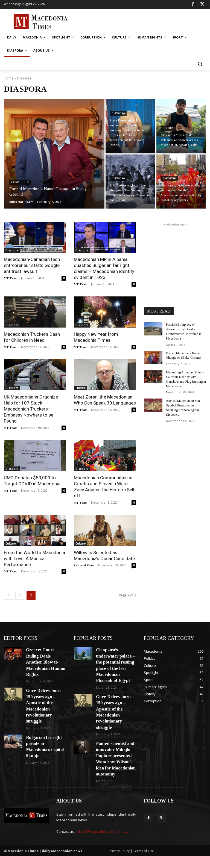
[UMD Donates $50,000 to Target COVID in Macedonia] (35, 455)
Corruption (20, 182)
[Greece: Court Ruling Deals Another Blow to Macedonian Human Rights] (13, 653)
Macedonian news (71, 820)
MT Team (10, 278)
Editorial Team (84, 565)
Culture (168, 128)
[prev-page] (8, 595)
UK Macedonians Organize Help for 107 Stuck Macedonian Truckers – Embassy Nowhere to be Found (31, 409)
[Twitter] (202, 5)
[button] (199, 63)
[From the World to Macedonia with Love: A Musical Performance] (35, 530)
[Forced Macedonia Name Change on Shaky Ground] (54, 154)
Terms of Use (143, 851)
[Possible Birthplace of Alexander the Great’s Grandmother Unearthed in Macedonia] (153, 328)
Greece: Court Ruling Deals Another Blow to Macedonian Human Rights (45, 662)
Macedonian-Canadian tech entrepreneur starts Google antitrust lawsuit (32, 265)
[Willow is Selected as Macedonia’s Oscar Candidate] (105, 530)
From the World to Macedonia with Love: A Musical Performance (34, 558)
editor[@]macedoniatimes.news (101, 831)
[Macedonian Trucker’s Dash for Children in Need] (35, 312)
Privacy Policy (119, 851)
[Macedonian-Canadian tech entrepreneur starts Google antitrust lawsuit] (35, 237)
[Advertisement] (142, 21)
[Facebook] (193, 5)
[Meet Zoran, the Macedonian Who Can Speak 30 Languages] (105, 374)
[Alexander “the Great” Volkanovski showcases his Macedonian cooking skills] (181, 126)
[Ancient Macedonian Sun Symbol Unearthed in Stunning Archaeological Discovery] (153, 405)
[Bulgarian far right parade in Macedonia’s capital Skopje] (13, 741)
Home (8, 78)
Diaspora (118, 113)
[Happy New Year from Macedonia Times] (105, 312)
